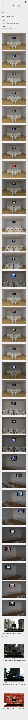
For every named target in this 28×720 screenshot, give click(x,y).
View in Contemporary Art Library (10, 23)
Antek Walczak (5, 10)
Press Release (5, 19)
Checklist (4, 20)
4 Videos (4, 26)
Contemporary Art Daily (11, 6)
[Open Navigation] (25, 2)
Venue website (5, 22)
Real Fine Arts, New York (8, 15)
